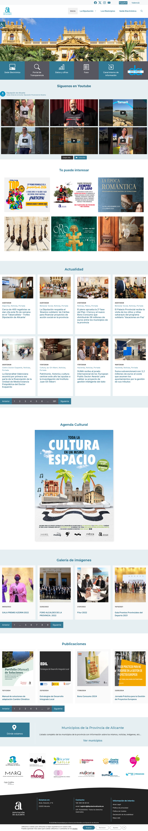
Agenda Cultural (74, 425)
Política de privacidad (120, 808)
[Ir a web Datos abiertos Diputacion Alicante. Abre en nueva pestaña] (135, 70)
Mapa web (116, 818)
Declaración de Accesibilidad (123, 814)
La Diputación (86, 11)
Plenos (87, 306)
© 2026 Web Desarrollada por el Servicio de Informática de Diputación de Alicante (74, 822)
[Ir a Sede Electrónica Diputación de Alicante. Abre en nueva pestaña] (12, 70)
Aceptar (89, 828)
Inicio (73, 11)
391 (54, 401)
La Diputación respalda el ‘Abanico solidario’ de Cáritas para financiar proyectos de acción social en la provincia (54, 313)
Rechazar (102, 828)
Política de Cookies (119, 811)
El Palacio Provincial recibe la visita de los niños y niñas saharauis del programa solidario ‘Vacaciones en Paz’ (130, 313)
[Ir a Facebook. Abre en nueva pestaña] (95, 3)
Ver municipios (92, 740)
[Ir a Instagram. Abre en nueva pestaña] (104, 3)
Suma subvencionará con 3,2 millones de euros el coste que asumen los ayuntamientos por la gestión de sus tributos (130, 376)
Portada (22, 306)
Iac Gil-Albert (52, 368)
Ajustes (115, 828)
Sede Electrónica (127, 11)
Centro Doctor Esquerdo (12, 368)
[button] (141, 11)
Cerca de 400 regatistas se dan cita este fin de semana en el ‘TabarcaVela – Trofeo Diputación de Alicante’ (16, 313)
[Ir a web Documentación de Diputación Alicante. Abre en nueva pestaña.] (61, 70)
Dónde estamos (15, 733)
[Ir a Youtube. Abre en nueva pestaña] (109, 3)
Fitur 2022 (82, 612)
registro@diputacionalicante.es (92, 806)
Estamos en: (44, 800)
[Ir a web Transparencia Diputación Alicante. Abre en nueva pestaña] (37, 70)
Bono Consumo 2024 (87, 696)
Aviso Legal (117, 804)
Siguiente (64, 401)
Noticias (14, 306)
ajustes (74, 828)
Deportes (6, 306)
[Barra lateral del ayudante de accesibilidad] (2, 24)
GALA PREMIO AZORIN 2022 (15, 612)
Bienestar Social (46, 306)
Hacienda (81, 368)
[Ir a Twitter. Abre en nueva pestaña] (100, 3)
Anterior (6, 401)
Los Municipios (108, 11)
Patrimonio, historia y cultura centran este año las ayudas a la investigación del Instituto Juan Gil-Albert (55, 378)
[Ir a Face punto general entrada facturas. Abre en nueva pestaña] (86, 70)
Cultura (43, 368)
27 (48, 709)
